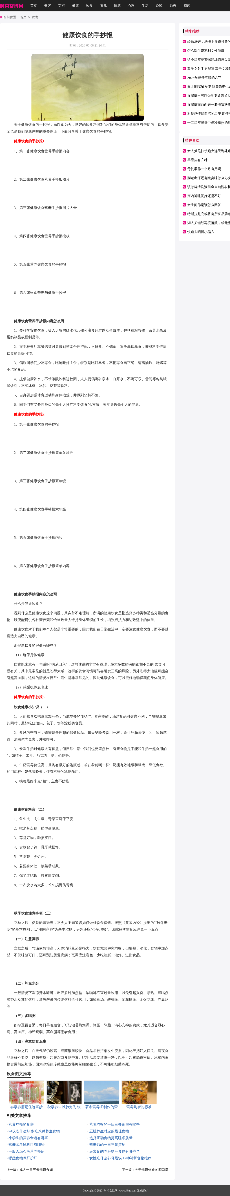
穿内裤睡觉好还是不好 (204, 196)
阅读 (187, 5)
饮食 (89, 5)
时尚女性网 (110, 1190)
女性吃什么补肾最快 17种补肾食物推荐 (120, 1158)
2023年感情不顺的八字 (204, 78)
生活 (145, 5)
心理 (131, 5)
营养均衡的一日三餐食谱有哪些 (114, 1124)
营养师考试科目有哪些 (26, 1145)
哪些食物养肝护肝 (23, 1158)
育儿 (103, 5)
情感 (117, 5)
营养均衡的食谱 (21, 1124)
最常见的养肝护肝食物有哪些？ (114, 1151)
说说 (159, 5)
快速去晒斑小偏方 (200, 232)
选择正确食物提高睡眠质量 (111, 1138)
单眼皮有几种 (197, 160)
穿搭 (61, 5)
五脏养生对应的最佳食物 (109, 1131)
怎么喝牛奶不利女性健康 (205, 51)
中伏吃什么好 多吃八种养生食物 (34, 1131)
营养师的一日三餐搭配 (107, 1145)
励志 (173, 5)
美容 (47, 5)
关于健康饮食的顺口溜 (151, 1170)
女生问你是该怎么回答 (204, 205)
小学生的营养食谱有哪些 (28, 1138)
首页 (33, 5)
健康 (75, 5)
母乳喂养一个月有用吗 (204, 169)
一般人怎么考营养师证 (26, 1151)
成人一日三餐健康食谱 (36, 1170)
